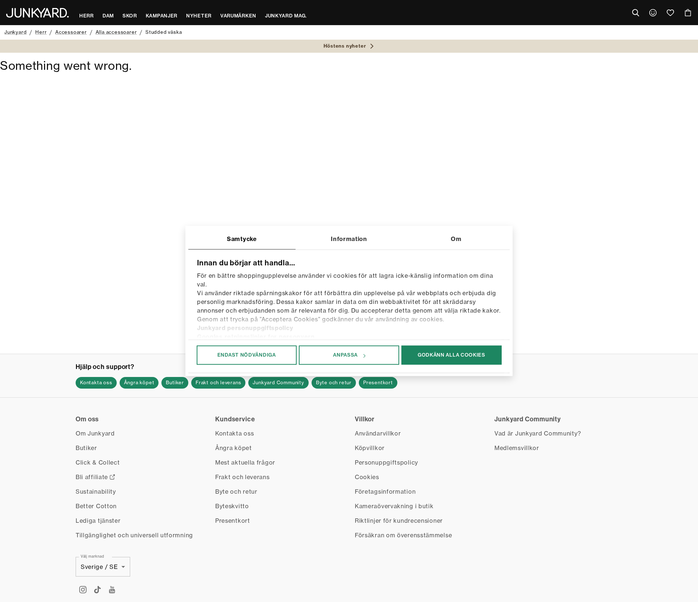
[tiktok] (97, 589)
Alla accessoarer (116, 32)
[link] (653, 12)
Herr (41, 32)
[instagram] (83, 589)
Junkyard (15, 32)
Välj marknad (92, 556)
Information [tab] (349, 238)
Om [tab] (456, 238)
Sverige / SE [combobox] (99, 566)
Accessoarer (71, 32)
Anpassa (345, 355)
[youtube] (112, 589)
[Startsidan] (37, 13)
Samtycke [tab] (242, 238)
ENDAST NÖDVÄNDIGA (246, 355)
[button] (96, 383)
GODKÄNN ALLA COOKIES (451, 355)
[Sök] (635, 12)
